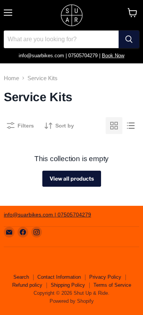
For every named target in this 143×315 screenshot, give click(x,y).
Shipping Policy (68, 285)
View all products (72, 178)
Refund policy (27, 285)
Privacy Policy (105, 277)
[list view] (130, 125)
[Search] (129, 39)
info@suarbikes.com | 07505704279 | (60, 55)
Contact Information (59, 277)
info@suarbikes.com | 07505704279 (47, 215)
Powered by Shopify (72, 301)
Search (21, 277)
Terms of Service (112, 285)
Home (11, 78)
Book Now (113, 55)
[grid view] (114, 125)
